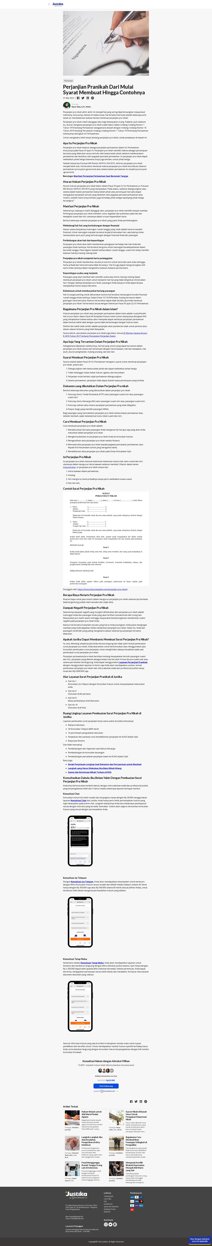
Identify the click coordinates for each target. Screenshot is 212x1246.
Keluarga (68, 80)
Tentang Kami (108, 1196)
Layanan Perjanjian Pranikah (133, 662)
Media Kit (107, 1212)
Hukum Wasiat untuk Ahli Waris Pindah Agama (92, 1114)
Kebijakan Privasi (110, 1209)
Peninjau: (68, 1127)
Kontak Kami (108, 1204)
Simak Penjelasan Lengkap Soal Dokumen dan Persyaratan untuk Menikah (104, 764)
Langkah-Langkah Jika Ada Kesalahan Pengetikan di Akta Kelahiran (92, 1141)
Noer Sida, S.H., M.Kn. (115, 1128)
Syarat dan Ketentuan (111, 1207)
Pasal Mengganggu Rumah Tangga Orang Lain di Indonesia (92, 1165)
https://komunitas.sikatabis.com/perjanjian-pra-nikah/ (103, 589)
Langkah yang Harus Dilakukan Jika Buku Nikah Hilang (95, 768)
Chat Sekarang (106, 1086)
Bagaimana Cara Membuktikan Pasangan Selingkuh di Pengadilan (136, 1141)
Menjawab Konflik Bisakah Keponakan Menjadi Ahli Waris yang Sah (135, 1166)
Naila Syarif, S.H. (70, 1179)
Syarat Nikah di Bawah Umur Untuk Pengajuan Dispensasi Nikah (136, 1115)
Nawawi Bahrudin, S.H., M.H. (72, 1155)
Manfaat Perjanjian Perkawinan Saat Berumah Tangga (101, 176)
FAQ (105, 1201)
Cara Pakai (107, 1199)
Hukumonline (69, 467)
